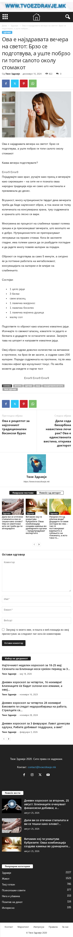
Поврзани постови (22, 492)
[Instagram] (33, 775)
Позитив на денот (12, 902)
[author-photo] (36, 463)
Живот (6, 878)
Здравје (14, 25)
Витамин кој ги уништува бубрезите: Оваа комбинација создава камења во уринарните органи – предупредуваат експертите (36, 524)
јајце (38, 386)
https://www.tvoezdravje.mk (37, 481)
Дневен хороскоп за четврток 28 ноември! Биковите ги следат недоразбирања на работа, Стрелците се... (34, 706)
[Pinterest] (24, 83)
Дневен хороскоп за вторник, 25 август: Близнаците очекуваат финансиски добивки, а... (46, 804)
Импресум (38, 926)
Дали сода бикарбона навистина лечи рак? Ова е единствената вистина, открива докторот (57, 433)
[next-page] (39, 544)
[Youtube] (48, 775)
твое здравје (10, 389)
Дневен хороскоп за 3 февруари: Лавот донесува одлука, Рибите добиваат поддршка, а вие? (36, 725)
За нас (65, 926)
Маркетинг (23, 926)
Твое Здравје (12, 73)
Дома (4, 25)
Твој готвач (8, 884)
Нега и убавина (11, 896)
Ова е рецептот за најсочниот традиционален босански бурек (16, 427)
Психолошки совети (13, 890)
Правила (53, 926)
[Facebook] (6, 83)
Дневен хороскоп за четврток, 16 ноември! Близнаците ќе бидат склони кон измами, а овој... (32, 685)
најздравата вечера (53, 386)
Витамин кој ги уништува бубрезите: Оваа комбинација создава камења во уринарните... (47, 842)
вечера (18, 386)
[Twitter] (15, 83)
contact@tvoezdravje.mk (42, 767)
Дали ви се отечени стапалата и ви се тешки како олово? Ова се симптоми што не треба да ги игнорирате (12, 522)
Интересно (8, 907)
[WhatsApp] (33, 83)
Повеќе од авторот (50, 492)
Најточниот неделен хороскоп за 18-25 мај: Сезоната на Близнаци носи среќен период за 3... (36, 667)
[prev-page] (34, 544)
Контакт (9, 926)
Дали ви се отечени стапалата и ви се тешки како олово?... (46, 822)
